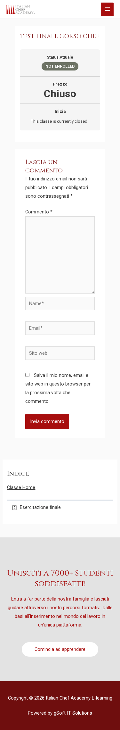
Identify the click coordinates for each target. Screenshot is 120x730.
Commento (38, 212)
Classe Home (21, 487)
